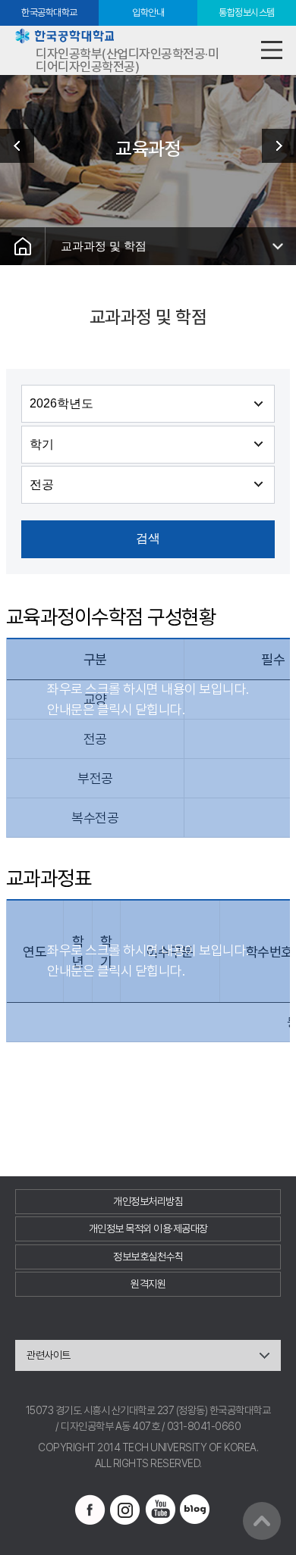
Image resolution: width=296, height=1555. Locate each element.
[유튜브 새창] (160, 1509)
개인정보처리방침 (148, 1201)
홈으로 (23, 246)
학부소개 (23, 146)
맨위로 (262, 1521)
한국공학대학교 (49, 12)
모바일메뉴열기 (271, 50)
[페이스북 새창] (90, 1509)
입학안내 (148, 12)
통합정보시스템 (247, 12)
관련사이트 (49, 1355)
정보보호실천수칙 (148, 1257)
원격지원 (148, 1284)
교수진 (273, 146)
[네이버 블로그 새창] (195, 1509)
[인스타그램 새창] (125, 1509)
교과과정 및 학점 (103, 245)
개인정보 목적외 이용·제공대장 (148, 1228)
